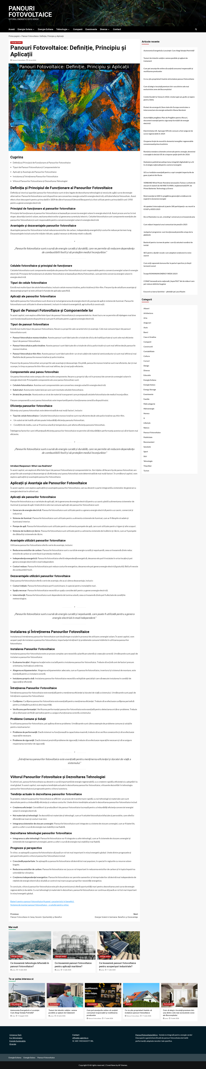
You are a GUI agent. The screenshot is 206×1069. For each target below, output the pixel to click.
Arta (145, 318)
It (144, 418)
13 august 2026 (23, 1016)
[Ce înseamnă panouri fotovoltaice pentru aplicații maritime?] (74, 945)
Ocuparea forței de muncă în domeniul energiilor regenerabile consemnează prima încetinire (168, 142)
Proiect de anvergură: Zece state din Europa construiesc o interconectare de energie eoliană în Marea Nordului (167, 108)
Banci (146, 332)
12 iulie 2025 (67, 970)
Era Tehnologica (15, 1038)
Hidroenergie (149, 409)
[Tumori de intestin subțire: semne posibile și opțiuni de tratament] (65, 995)
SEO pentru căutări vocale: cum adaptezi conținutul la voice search (167, 254)
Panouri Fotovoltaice (30, 11)
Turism (146, 471)
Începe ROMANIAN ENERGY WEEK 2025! (161, 274)
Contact (117, 29)
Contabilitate (149, 351)
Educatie (147, 375)
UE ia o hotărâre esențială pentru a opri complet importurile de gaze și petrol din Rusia (169, 173)
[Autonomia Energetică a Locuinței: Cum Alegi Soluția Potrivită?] (27, 995)
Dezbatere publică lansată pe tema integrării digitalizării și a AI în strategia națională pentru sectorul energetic (169, 163)
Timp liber (148, 466)
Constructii (148, 347)
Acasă (12, 29)
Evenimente (91, 29)
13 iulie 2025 (22, 970)
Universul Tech (15, 1035)
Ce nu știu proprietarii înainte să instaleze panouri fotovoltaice (169, 79)
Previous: (36, 915)
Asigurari (147, 323)
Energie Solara (25, 29)
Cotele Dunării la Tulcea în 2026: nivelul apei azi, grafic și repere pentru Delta (169, 98)
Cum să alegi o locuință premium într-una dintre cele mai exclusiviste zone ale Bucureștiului (166, 87)
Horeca (146, 413)
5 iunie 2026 (175, 1018)
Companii (77, 29)
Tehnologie (61, 29)
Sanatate (147, 447)
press (13, 970)
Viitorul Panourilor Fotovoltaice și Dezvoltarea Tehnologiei (40, 181)
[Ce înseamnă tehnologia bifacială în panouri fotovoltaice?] (30, 945)
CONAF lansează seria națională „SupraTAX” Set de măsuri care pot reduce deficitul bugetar (169, 282)
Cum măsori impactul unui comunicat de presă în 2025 (165, 224)
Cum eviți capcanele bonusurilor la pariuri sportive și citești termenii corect (167, 264)
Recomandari (149, 442)
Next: (116, 915)
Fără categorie (149, 404)
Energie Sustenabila (17, 1041)
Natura (146, 428)
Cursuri (147, 361)
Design (146, 366)
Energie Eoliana (45, 29)
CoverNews (111, 1065)
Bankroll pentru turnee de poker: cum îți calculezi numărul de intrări (168, 243)
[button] (196, 29)
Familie (146, 399)
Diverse (103, 29)
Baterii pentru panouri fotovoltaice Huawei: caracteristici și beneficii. (42, 901)
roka (13, 1016)
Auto (146, 327)
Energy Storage (150, 389)
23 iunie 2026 (61, 1016)
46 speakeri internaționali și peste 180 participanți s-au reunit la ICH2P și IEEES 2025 (169, 207)
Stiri (145, 456)
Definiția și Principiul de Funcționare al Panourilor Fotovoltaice (42, 162)
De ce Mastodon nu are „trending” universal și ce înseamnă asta (169, 217)
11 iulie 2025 (111, 970)
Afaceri (146, 308)
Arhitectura (148, 313)
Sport (146, 451)
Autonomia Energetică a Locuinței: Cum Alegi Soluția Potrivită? (169, 50)
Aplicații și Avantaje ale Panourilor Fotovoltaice (35, 172)
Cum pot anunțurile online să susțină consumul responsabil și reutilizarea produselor (168, 69)
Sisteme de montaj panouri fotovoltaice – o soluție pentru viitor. (39, 905)
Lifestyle (147, 423)
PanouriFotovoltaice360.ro (146, 1035)
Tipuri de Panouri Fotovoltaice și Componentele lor (36, 167)
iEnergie (12, 1044)
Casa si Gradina (150, 337)
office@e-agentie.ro (80, 1038)
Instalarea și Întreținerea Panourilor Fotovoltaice (35, 176)
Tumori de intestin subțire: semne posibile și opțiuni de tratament (166, 59)
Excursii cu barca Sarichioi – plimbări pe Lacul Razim (164, 292)
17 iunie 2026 (108, 1018)
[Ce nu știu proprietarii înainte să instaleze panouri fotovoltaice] (141, 995)
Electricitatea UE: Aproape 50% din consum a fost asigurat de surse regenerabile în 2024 (168, 132)
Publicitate (148, 437)
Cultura (147, 356)
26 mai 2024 (32, 60)
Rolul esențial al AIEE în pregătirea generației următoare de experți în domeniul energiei (167, 197)
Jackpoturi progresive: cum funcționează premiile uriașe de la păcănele (168, 233)
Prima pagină (14, 36)
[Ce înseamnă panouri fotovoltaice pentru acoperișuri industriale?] (118, 945)
